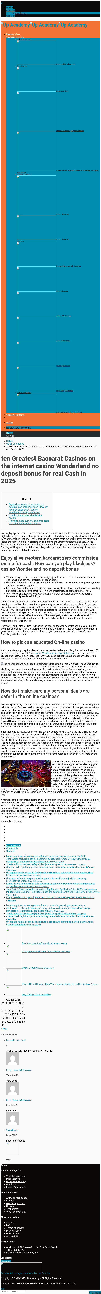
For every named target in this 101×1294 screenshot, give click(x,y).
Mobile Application (24, 393)
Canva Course (12, 1130)
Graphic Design (19, 13)
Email (4, 1257)
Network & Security (24, 174)
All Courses (96, 1293)
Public (83, 856)
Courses (10, 10)
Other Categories (15, 443)
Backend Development (16, 1040)
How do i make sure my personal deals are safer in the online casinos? (29, 522)
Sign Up (10, 435)
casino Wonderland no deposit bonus (53, 653)
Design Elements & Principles (18, 1070)
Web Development (24, 39)
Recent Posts (13, 845)
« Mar (4, 1028)
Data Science (22, 66)
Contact (10, 15)
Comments (12, 848)
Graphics (20, 241)
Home (9, 7)
